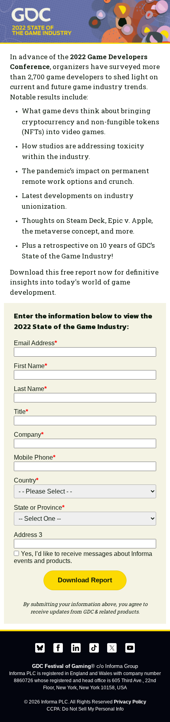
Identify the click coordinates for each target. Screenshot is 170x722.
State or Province (39, 507)
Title (21, 411)
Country (26, 480)
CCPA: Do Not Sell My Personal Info (85, 709)
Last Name (30, 388)
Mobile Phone (34, 457)
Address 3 (28, 534)
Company (28, 434)
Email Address (35, 343)
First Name (30, 366)
